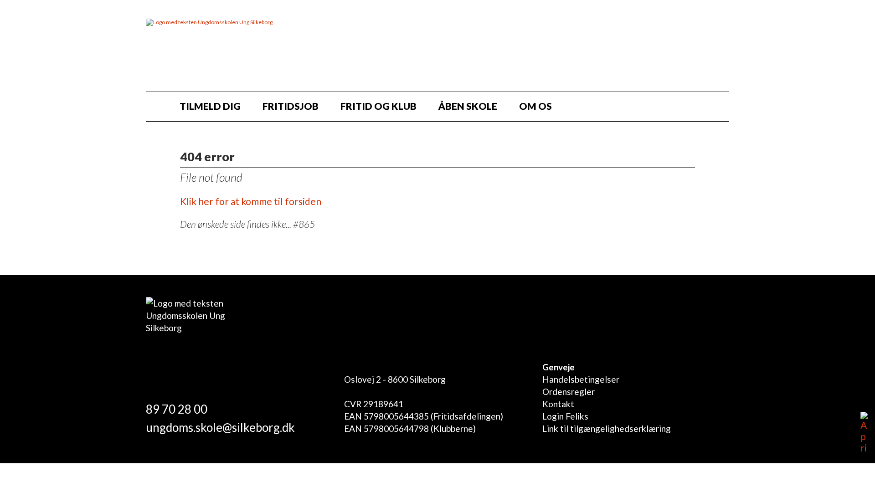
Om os (535, 106)
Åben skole (467, 106)
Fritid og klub (378, 106)
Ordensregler (568, 391)
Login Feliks (565, 416)
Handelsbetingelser (580, 379)
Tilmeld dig (210, 106)
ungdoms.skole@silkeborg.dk (220, 427)
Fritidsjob (290, 106)
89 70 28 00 (176, 409)
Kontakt (558, 404)
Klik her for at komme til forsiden (250, 201)
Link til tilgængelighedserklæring (606, 428)
